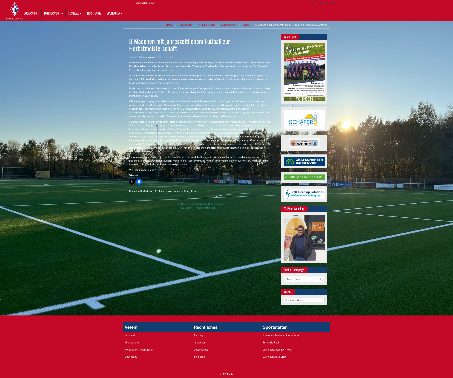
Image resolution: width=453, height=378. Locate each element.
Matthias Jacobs (146, 57)
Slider (246, 25)
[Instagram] (334, 3)
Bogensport (31, 13)
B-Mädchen (185, 25)
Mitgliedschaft (132, 342)
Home (169, 25)
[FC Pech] (15, 10)
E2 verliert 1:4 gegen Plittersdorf (200, 207)
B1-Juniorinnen (206, 25)
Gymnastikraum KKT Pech (277, 349)
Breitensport (52, 13)
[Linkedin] (327, 3)
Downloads (131, 356)
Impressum (200, 342)
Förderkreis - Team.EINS (139, 349)
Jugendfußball (229, 25)
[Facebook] (313, 3)
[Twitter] (320, 3)
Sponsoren (113, 13)
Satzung (198, 335)
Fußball (73, 13)
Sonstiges (199, 356)
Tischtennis (94, 13)
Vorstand (130, 335)
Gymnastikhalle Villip (274, 356)
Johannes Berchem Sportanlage (281, 335)
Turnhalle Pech (271, 342)
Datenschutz (201, 349)
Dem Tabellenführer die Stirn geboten (200, 204)
